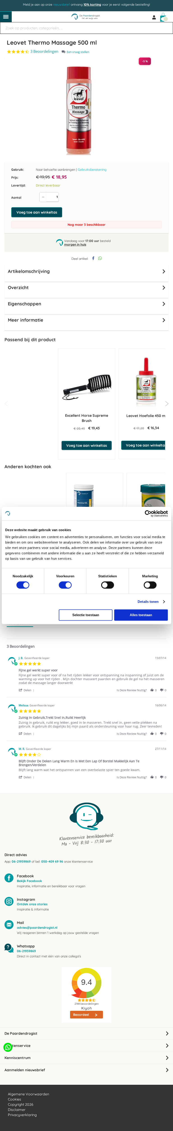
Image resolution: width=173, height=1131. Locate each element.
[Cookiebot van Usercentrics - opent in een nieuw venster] (148, 513)
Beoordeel (81, 1015)
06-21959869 (21, 861)
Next (166, 403)
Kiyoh (86, 1008)
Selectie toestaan (85, 615)
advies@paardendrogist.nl (37, 928)
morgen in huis (75, 244)
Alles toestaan (141, 615)
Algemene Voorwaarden (28, 1094)
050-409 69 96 (52, 861)
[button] (27, 690)
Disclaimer (16, 1109)
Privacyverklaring (22, 1115)
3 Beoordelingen (44, 51)
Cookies (14, 1099)
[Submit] (167, 25)
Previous (6, 403)
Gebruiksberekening (92, 170)
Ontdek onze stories (32, 904)
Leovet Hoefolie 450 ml (146, 415)
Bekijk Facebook (29, 881)
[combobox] (86, 28)
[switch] (65, 585)
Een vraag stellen (78, 52)
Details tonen (148, 602)
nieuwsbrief (61, 4)
